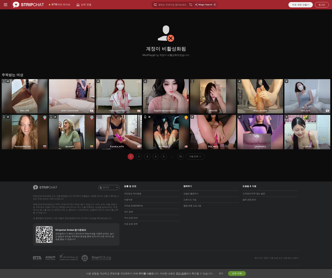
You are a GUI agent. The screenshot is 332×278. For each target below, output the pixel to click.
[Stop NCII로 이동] (101, 258)
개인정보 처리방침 (132, 193)
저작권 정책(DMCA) (133, 206)
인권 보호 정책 (131, 224)
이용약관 (128, 199)
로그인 (322, 4)
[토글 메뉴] (5, 4)
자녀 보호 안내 (131, 218)
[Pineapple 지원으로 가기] (85, 258)
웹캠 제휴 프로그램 (192, 206)
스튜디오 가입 (189, 199)
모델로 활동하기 (191, 193)
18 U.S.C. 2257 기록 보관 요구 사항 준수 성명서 (277, 258)
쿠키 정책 (128, 212)
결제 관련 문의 (249, 199)
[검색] (190, 4)
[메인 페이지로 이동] (28, 4)
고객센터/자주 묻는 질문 (254, 193)
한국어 (106, 187)
